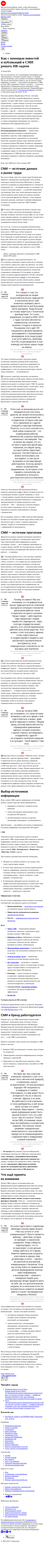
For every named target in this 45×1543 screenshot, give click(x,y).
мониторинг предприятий (33, 906)
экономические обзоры (15, 915)
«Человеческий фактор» (26, 90)
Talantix (23, 277)
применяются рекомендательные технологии (18, 1521)
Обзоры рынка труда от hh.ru (15, 1391)
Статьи (7, 53)
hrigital (41, 1007)
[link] (4, 37)
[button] (3, 42)
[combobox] (9, 1537)
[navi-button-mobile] (3, 49)
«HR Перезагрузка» (11, 1009)
